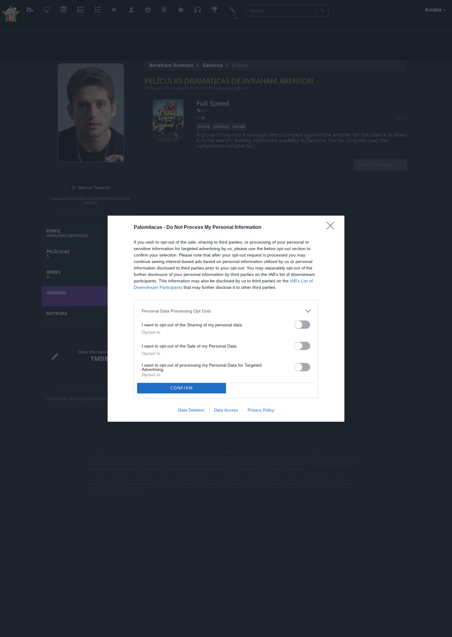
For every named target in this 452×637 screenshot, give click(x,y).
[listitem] (226, 311)
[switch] (302, 324)
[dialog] (226, 319)
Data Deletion (191, 410)
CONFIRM (181, 388)
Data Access (226, 410)
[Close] (332, 227)
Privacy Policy (261, 410)
